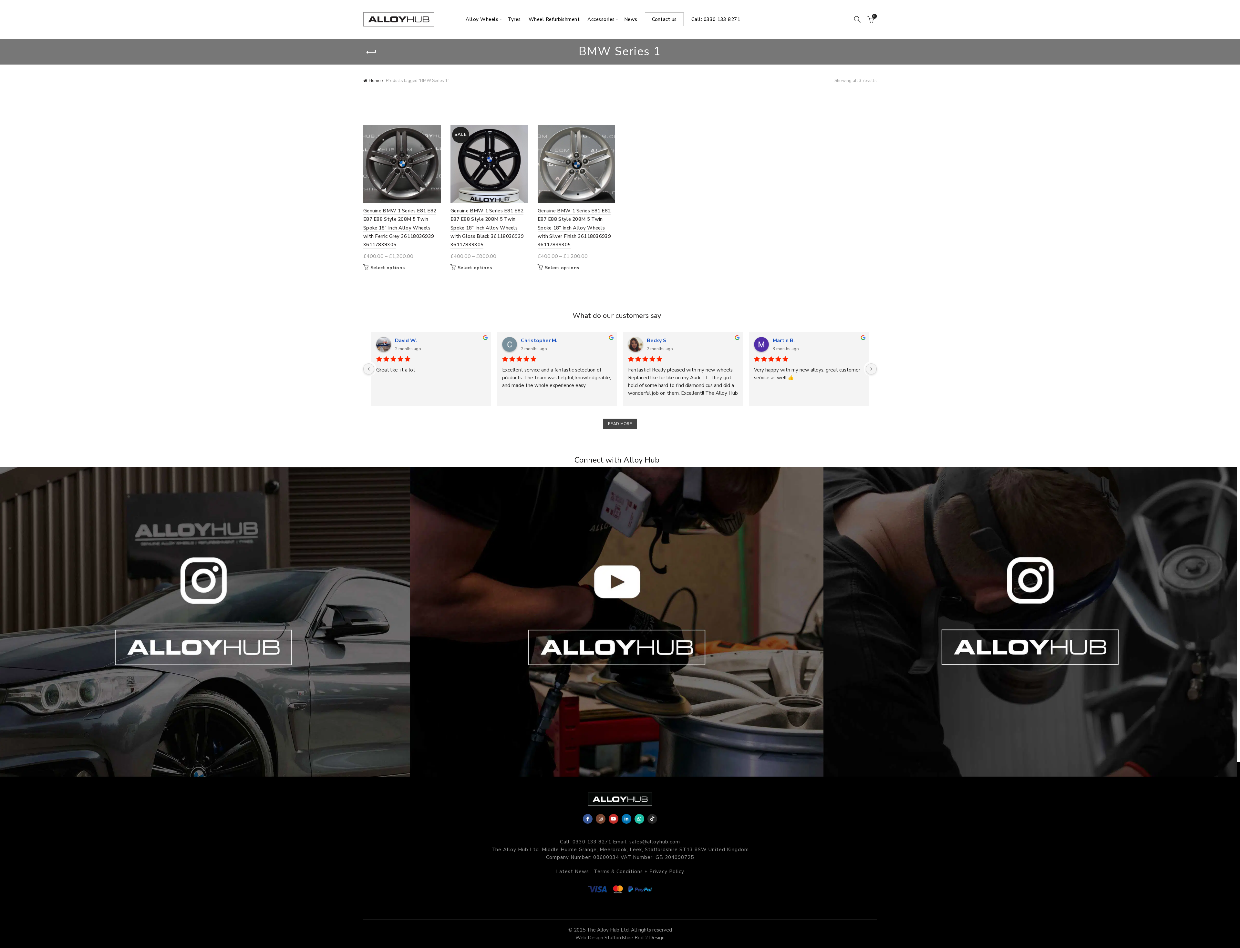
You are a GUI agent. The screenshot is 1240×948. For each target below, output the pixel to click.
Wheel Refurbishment (554, 19)
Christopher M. (539, 340)
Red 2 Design (650, 937)
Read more (620, 423)
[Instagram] (600, 819)
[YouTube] (613, 819)
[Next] (871, 368)
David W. (406, 340)
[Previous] (368, 368)
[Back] (371, 52)
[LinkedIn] (626, 819)
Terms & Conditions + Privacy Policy (639, 871)
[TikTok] (652, 819)
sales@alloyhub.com (654, 842)
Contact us (664, 19)
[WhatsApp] (639, 819)
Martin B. (784, 340)
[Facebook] (588, 819)
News (630, 19)
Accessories (601, 19)
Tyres (514, 19)
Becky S (656, 340)
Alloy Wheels (482, 19)
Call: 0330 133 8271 (715, 19)
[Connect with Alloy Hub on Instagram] (206, 622)
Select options (387, 268)
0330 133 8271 (592, 842)
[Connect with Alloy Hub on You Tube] (620, 622)
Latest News (572, 871)
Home (374, 81)
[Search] (857, 19)
